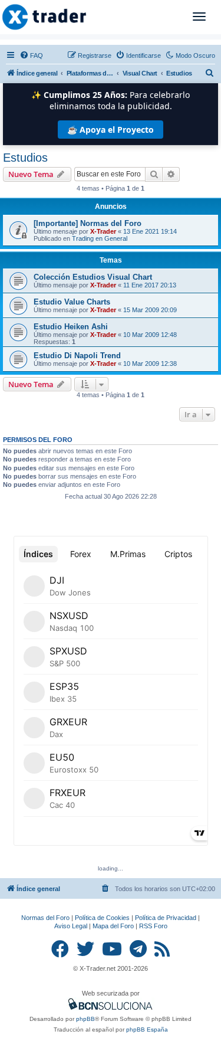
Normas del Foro (45, 917)
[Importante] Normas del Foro (87, 223)
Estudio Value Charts (72, 301)
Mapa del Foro (113, 925)
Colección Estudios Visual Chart (93, 277)
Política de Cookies (102, 917)
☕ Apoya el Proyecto (110, 129)
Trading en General (99, 238)
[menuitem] (31, 55)
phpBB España (147, 1029)
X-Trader (103, 231)
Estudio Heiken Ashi (71, 326)
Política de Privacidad (165, 917)
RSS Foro (153, 925)
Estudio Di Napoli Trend (77, 355)
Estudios (25, 157)
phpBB (85, 1019)
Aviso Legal (70, 925)
